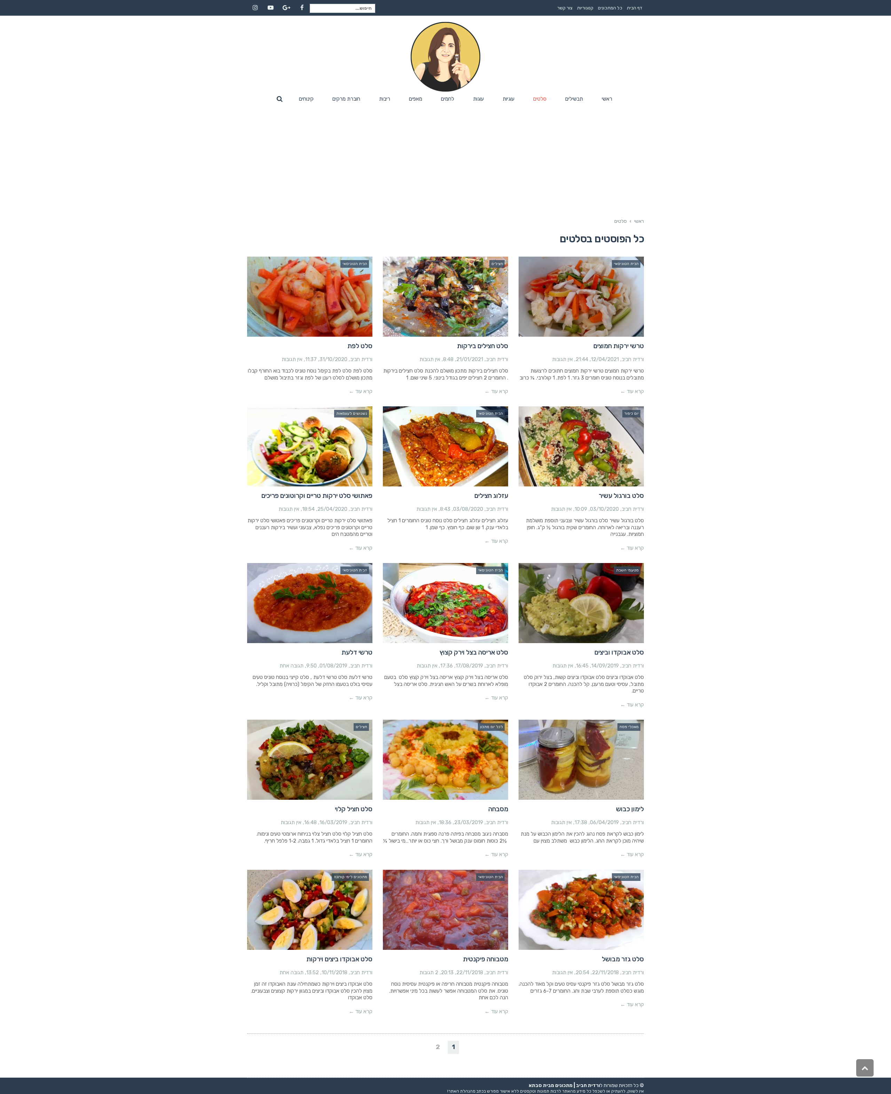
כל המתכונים (610, 7)
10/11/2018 (334, 972)
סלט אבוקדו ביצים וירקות (339, 959)
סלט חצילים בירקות (482, 346)
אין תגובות (562, 359)
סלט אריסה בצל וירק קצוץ (474, 652)
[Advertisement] (445, 157)
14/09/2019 (605, 666)
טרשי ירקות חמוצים (618, 346)
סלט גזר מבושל (623, 959)
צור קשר (565, 7)
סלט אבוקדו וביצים (619, 652)
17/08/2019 (469, 666)
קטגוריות (585, 7)
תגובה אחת (291, 666)
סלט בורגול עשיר (621, 496)
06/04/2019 (604, 822)
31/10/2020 (333, 359)
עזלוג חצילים (491, 496)
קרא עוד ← (632, 391)
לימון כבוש (630, 809)
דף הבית (634, 7)
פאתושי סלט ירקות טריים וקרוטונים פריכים (316, 496)
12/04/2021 (605, 359)
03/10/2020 (604, 509)
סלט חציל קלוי (353, 809)
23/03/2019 (468, 822)
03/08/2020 (468, 509)
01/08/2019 (333, 666)
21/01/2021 (469, 359)
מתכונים (564, 1085)
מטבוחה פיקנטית (485, 959)
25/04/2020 (332, 509)
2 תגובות (428, 972)
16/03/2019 (333, 822)
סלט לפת (359, 346)
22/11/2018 (605, 972)
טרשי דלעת (356, 652)
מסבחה (498, 809)
